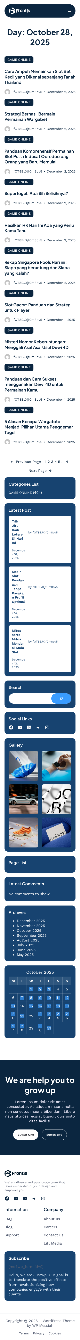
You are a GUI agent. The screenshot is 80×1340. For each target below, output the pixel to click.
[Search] (61, 698)
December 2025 (31, 921)
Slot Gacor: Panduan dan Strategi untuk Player (38, 307)
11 (58, 998)
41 (68, 461)
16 (40, 1006)
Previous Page (26, 461)
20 (13, 1014)
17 (49, 1006)
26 (67, 1014)
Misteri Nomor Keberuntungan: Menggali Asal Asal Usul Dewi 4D (37, 344)
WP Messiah (42, 1325)
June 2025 (26, 950)
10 (49, 998)
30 (40, 1026)
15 (31, 1006)
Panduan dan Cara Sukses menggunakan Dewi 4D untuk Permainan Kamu (34, 384)
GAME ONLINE (19, 60)
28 (22, 1026)
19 (67, 1006)
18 (58, 1006)
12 (67, 998)
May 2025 (25, 954)
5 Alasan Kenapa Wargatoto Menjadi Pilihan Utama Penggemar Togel (39, 427)
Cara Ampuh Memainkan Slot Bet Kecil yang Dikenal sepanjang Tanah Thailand (40, 77)
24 (49, 1014)
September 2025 (32, 935)
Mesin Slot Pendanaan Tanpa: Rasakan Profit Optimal (18, 587)
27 (13, 1026)
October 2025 (29, 930)
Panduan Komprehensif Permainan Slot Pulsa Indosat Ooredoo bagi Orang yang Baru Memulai (39, 156)
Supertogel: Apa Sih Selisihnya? (36, 193)
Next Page (40, 470)
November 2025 (31, 925)
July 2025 (25, 945)
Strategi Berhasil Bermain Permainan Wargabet (30, 116)
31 (49, 1028)
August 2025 (28, 940)
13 (13, 1006)
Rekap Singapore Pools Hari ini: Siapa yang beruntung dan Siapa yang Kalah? (37, 267)
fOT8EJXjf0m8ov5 (28, 92)
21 (22, 1016)
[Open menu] (69, 10)
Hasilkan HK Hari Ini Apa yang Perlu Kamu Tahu (39, 228)
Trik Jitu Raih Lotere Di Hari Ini (17, 532)
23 (40, 1014)
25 (58, 1014)
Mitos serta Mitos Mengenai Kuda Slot (18, 641)
